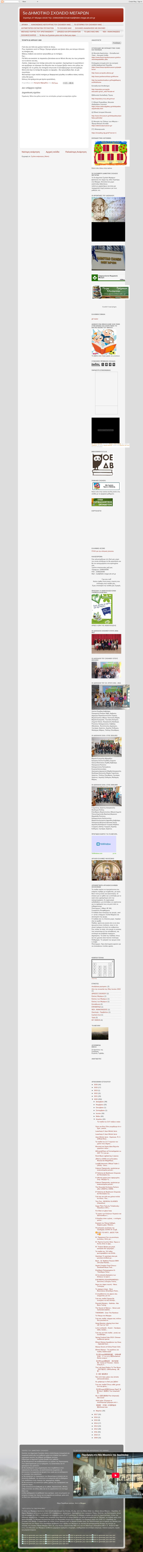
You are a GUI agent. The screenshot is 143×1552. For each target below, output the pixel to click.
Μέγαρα (111, 443)
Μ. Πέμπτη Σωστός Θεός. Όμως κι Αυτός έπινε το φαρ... (107, 1243)
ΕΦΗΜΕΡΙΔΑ (96, 1007)
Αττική (115, 443)
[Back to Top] (141, 1546)
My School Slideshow (97, 443)
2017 (96, 1414)
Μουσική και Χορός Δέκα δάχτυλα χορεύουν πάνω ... (107, 1147)
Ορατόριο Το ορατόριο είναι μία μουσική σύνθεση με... (106, 1257)
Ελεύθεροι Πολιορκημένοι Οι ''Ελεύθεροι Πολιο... (105, 1271)
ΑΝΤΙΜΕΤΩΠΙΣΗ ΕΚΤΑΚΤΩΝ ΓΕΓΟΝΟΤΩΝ (37, 28)
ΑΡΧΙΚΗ (25, 25)
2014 (96, 1423)
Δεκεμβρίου (100, 1102)
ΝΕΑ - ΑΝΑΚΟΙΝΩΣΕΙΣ (111, 32)
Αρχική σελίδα (52, 152)
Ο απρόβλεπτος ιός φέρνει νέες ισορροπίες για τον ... (106, 1295)
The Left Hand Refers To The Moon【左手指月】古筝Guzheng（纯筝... (108, 1369)
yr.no (114, 853)
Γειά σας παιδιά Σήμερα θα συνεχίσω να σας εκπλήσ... (105, 1299)
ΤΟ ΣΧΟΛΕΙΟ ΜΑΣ (64, 28)
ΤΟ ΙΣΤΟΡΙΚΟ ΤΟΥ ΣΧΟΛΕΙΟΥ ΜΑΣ (88, 25)
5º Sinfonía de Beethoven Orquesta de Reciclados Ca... (107, 1174)
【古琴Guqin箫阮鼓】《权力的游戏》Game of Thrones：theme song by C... (107, 1362)
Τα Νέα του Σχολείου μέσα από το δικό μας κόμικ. (58, 35)
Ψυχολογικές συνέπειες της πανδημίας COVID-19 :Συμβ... (106, 1228)
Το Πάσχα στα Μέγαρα (103, 1315)
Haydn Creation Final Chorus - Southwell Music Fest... (106, 1266)
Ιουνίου (98, 1113)
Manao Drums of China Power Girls (107, 1347)
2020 (96, 1099)
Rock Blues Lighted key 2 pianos (106, 1156)
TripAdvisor (94, 445)
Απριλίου (99, 1119)
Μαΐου (98, 1116)
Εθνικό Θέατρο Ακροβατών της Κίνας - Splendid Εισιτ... (108, 1343)
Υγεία (93, 1017)
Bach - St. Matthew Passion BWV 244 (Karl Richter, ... (107, 1261)
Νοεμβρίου (100, 1105)
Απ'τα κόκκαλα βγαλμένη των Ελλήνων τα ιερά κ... (105, 1276)
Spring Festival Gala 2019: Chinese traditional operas (107, 1338)
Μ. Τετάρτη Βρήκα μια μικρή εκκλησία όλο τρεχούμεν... (105, 1247)
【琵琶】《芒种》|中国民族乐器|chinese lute (105, 1406)
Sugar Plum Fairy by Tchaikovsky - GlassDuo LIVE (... (107, 1207)
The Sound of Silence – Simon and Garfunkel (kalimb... (107, 1309)
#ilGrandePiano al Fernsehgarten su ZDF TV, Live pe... (108, 1152)
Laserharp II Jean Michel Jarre (106, 1131)
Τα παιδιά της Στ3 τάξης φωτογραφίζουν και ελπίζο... (106, 1252)
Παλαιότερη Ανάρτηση (76, 152)
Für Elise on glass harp (103, 1211)
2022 (96, 1093)
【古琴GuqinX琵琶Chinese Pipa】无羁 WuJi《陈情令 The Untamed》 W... (108, 1391)
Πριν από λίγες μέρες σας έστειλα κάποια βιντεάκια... (107, 1378)
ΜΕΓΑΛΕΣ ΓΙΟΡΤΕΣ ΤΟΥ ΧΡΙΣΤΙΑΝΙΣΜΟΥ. (37, 32)
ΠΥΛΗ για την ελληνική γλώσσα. (103, 551)
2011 (96, 1432)
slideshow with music (125, 445)
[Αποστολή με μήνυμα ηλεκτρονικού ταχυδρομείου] (64, 83)
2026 (96, 1084)
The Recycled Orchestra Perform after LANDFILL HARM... (107, 1188)
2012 (96, 1429)
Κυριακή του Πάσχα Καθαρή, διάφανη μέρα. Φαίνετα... (105, 1224)
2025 (96, 1087)
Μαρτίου (99, 1411)
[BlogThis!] (66, 83)
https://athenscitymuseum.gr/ (102, 126)
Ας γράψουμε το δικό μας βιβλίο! (106, 1382)
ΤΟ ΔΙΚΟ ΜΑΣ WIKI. (91, 32)
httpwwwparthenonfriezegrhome (105, 76)
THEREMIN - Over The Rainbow (106, 1313)
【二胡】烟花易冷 (101, 1374)
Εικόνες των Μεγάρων (99, 999)
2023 (96, 1090)
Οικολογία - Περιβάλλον (100, 1012)
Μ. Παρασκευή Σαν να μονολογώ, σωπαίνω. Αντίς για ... (107, 1238)
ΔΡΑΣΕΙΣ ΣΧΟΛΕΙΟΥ (99, 993)
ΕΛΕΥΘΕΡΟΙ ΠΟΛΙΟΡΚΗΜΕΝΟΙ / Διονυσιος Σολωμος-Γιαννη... (107, 1280)
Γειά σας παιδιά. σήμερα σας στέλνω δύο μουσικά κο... (108, 1319)
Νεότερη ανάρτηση (31, 152)
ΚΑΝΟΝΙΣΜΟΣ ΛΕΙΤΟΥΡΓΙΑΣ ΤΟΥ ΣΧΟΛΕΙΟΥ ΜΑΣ (51, 25)
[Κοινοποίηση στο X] (68, 83)
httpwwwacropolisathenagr (103, 73)
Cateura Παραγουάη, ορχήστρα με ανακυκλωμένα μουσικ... (107, 1169)
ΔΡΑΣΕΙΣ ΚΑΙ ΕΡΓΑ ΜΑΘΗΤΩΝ (69, 32)
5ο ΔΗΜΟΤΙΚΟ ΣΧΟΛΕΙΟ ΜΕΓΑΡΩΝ (56, 13)
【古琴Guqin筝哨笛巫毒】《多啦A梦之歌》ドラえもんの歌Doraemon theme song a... (108, 1356)
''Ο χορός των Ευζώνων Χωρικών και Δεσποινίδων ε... (108, 1214)
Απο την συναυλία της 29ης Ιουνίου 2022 (106, 989)
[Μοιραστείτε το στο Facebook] (70, 83)
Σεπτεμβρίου (100, 1110)
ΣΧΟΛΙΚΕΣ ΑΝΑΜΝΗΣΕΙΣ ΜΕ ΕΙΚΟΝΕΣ (90, 28)
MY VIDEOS (96, 1020)
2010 (96, 1435)
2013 (96, 1426)
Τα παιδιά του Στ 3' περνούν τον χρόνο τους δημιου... (106, 1142)
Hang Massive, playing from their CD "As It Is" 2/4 (107, 1324)
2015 (96, 1420)
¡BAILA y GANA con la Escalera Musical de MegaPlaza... (106, 1159)
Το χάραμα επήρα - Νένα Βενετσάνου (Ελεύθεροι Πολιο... (107, 1290)
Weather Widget (104, 844)
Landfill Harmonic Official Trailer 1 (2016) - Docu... (107, 1164)
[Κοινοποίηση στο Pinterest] (72, 83)
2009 (96, 1438)
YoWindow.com (97, 853)
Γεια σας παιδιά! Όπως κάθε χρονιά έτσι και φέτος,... (107, 1385)
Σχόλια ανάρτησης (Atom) (40, 156)
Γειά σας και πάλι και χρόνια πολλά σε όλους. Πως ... (107, 1197)
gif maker (95, 319)
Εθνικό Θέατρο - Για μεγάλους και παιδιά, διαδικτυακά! (107, 1350)
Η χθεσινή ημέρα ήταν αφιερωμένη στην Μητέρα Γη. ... (107, 1178)
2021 (96, 1096)
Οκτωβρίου (100, 1107)
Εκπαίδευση (96, 1004)
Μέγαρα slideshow (108, 445)
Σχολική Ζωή (96, 1015)
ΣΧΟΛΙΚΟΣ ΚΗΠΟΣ (28, 35)
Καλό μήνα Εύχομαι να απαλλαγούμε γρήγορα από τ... (107, 1401)
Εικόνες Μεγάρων (98, 996)
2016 (96, 1417)
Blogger (83, 1503)
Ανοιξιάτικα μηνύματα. (99, 986)
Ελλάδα (119, 443)
